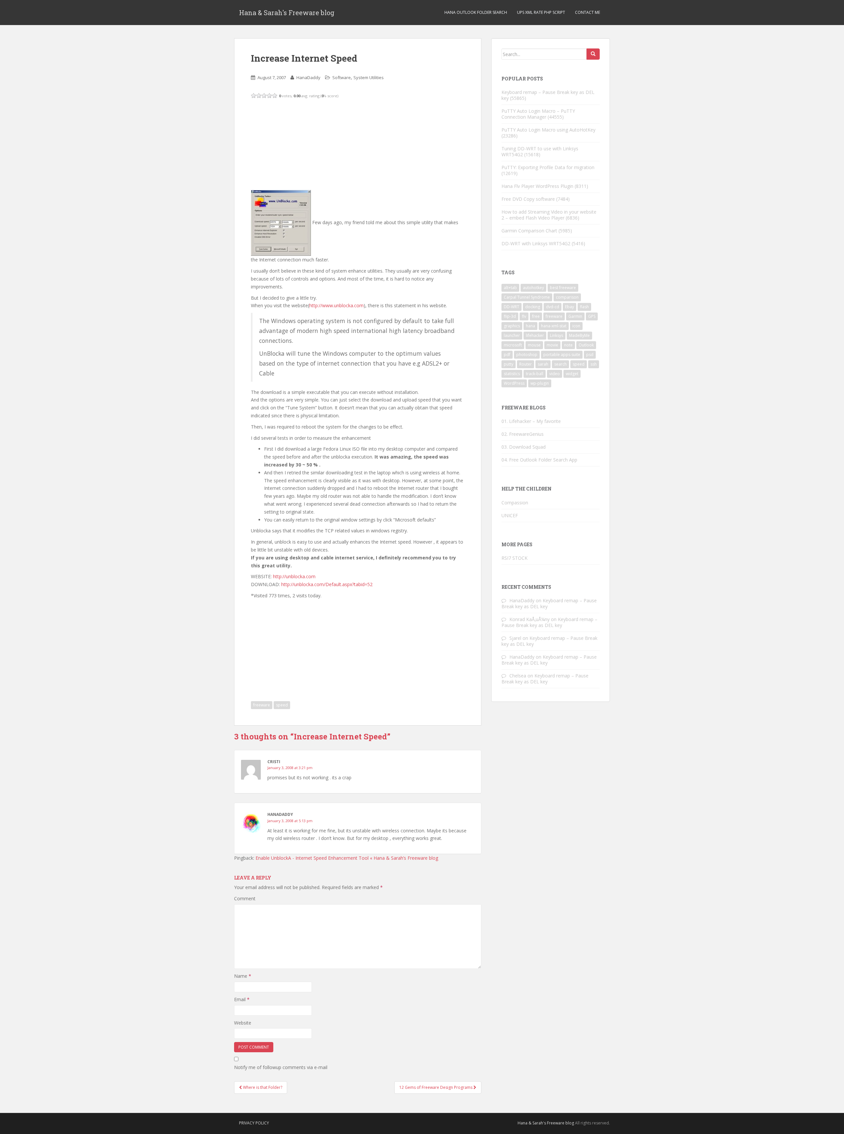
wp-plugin (539, 383)
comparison (567, 297)
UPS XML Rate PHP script (541, 12)
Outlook (586, 345)
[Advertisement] (300, 143)
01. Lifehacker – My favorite (531, 421)
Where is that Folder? (262, 1087)
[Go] (593, 54)
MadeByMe (579, 335)
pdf (507, 354)
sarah (543, 364)
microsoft (513, 345)
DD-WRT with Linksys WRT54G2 (535, 243)
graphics (512, 326)
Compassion (514, 502)
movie (552, 345)
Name (242, 976)
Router (525, 364)
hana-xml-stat (553, 326)
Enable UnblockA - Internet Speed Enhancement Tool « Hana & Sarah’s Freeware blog (347, 858)
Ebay (569, 307)
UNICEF (509, 515)
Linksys (556, 335)
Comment (245, 898)
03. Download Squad (523, 447)
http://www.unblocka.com (336, 305)
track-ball (534, 373)
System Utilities (368, 77)
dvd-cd (552, 307)
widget (572, 373)
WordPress (514, 383)
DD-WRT (511, 307)
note (568, 345)
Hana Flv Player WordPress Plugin (537, 186)
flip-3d (510, 316)
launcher (512, 335)
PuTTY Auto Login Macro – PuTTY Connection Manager (538, 114)
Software (341, 77)
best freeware (563, 287)
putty (508, 364)
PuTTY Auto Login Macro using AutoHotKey (548, 130)
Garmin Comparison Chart (529, 230)
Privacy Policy (254, 1123)
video (554, 373)
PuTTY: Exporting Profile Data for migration (547, 167)
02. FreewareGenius (522, 434)
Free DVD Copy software (528, 199)
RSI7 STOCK (514, 558)
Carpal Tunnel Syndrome (527, 297)
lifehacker (535, 335)
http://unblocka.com (294, 576)
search (560, 364)
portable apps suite (561, 354)
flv (524, 316)
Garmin (575, 316)
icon (576, 326)
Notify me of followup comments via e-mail (280, 1067)
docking (532, 307)
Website (242, 1023)
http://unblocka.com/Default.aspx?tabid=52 (327, 584)
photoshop (526, 354)
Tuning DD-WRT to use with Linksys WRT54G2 (539, 151)
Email (242, 999)
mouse (534, 345)
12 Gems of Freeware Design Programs (436, 1087)
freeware (261, 705)
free (536, 316)
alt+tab (510, 287)
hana (530, 326)
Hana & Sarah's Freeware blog (286, 12)
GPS (591, 316)
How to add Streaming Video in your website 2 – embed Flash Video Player (548, 215)
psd (589, 354)
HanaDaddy (308, 77)
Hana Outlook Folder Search (475, 12)
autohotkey (533, 287)
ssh (593, 364)
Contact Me (587, 12)
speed (282, 705)
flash (584, 307)
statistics (512, 373)
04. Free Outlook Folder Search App (539, 460)
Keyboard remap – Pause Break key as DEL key (547, 95)
